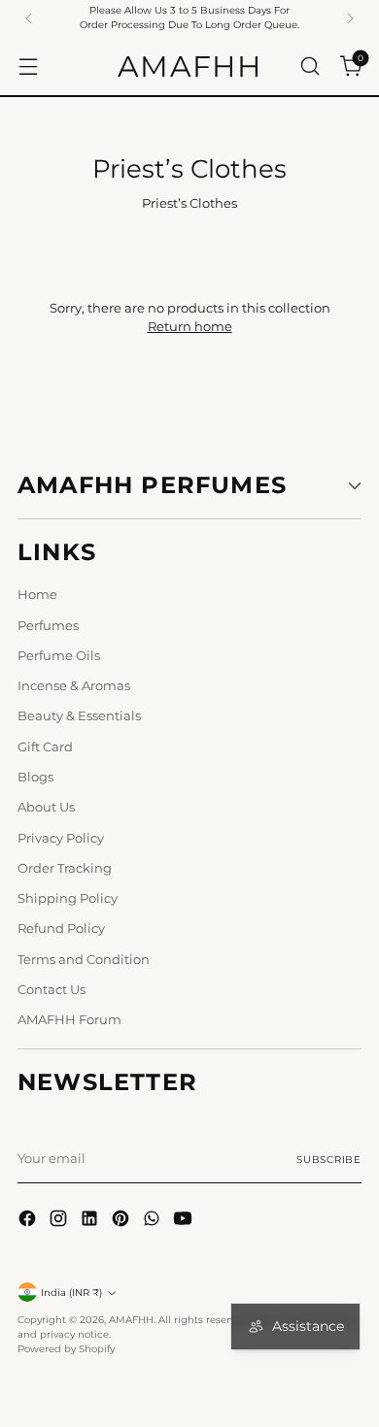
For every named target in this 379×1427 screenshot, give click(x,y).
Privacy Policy (60, 838)
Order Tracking (64, 868)
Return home (190, 326)
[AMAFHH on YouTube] (184, 1221)
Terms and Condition (83, 959)
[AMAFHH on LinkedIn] (91, 1221)
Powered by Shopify (66, 1349)
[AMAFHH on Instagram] (60, 1221)
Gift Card (45, 747)
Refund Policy (61, 928)
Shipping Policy (67, 898)
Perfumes (48, 625)
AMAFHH (131, 1319)
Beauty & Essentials (79, 716)
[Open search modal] (309, 65)
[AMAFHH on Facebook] (29, 1221)
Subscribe (329, 1159)
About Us (46, 807)
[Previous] (29, 18)
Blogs (35, 777)
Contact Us (51, 989)
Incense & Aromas (73, 686)
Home (37, 594)
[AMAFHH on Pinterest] (122, 1221)
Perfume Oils (58, 655)
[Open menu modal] (28, 65)
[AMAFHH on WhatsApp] (153, 1221)
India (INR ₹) (71, 1292)
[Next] (349, 18)
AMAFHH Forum (69, 1019)
